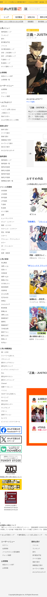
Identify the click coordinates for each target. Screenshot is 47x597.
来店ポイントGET (7, 76)
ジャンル (4, 46)
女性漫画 (4, 190)
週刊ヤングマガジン (7, 362)
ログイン (4, 93)
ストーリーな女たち (7, 356)
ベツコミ (4, 390)
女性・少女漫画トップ (8, 52)
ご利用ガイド (5, 113)
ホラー (3, 242)
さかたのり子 (5, 304)
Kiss (2, 373)
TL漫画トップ (5, 59)
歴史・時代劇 (5, 232)
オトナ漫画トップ (7, 66)
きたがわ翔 (4, 294)
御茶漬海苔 (4, 287)
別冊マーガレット (7, 387)
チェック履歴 (5, 96)
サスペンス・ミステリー (9, 229)
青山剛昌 (4, 263)
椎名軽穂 (4, 308)
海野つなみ (4, 276)
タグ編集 (31, 102)
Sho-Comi (4, 401)
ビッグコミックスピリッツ (10, 369)
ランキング (4, 35)
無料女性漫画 (5, 167)
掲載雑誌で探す (6, 140)
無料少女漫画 (5, 170)
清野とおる (4, 315)
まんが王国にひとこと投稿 (10, 120)
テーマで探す (5, 133)
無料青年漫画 (5, 174)
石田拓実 (4, 273)
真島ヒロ (4, 339)
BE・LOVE (4, 352)
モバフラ (4, 418)
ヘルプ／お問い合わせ (8, 109)
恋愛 (2, 215)
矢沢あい (4, 342)
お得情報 (5, 568)
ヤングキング (5, 408)
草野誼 (3, 301)
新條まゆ (4, 311)
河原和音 (4, 290)
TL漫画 (3, 204)
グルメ (3, 249)
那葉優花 (31, 222)
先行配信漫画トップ (7, 49)
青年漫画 (4, 197)
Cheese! (4, 383)
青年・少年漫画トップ (8, 56)
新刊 (2, 39)
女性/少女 (31, 17)
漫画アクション (6, 415)
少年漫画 (4, 201)
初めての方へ (5, 116)
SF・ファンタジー (7, 246)
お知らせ (4, 106)
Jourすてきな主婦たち (8, 394)
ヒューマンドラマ (7, 218)
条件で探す (4, 129)
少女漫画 (4, 194)
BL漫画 (3, 208)
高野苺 (3, 322)
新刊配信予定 (5, 42)
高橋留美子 (4, 325)
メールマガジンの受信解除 (11, 552)
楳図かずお (4, 280)
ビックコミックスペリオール (10, 421)
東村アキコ (4, 332)
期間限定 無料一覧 (7, 181)
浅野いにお (4, 266)
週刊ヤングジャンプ (7, 380)
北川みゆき (4, 297)
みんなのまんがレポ (7, 150)
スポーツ (4, 236)
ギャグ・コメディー (7, 222)
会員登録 (4, 89)
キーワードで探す (7, 143)
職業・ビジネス (6, 225)
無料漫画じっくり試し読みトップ (30, 535)
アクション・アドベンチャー (10, 239)
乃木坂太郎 (4, 328)
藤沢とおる (4, 335)
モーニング (4, 397)
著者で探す (4, 136)
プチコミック (5, 359)
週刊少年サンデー (7, 404)
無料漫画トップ (6, 32)
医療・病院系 (5, 253)
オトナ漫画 (4, 211)
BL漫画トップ (5, 63)
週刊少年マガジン (7, 376)
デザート (4, 411)
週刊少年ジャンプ (7, 366)
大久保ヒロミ (5, 283)
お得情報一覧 (5, 80)
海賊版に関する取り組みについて (11, 477)
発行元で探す (5, 147)
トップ (6, 17)
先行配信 (18, 17)
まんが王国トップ (8, 535)
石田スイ (4, 270)
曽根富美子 (4, 318)
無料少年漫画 (5, 177)
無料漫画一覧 (5, 163)
